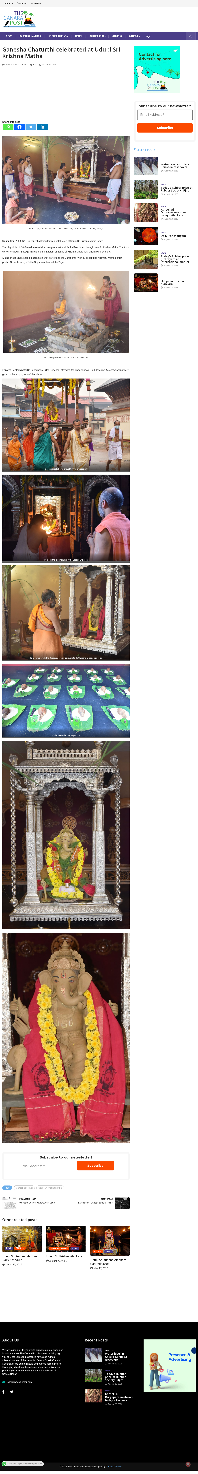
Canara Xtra (96, 36)
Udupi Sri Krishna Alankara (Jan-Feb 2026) (20, 1261)
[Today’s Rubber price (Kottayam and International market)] (146, 259)
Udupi (78, 36)
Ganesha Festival (24, 1188)
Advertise (36, 3)
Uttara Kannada (58, 36)
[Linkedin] (42, 127)
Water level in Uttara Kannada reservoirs (175, 165)
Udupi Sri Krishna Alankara (108, 1256)
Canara (9, 1252)
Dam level (165, 161)
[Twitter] (31, 127)
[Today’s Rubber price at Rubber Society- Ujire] (146, 189)
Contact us (22, 3)
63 (34, 64)
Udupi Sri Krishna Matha (50, 1188)
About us (8, 3)
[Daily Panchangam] (146, 236)
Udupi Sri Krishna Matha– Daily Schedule (63, 1258)
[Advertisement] (66, 96)
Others (133, 36)
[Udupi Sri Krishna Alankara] (146, 282)
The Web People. (114, 1466)
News (9, 36)
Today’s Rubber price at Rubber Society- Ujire (177, 189)
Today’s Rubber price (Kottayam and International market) (175, 259)
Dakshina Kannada (30, 36)
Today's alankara (103, 1248)
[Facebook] (19, 127)
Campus (117, 36)
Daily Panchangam (173, 236)
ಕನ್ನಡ (148, 36)
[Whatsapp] (8, 127)
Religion (64, 1248)
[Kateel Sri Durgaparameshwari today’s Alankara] (146, 212)
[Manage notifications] (188, 1464)
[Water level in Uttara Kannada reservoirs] (146, 166)
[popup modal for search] (191, 36)
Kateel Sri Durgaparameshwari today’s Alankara (174, 212)
